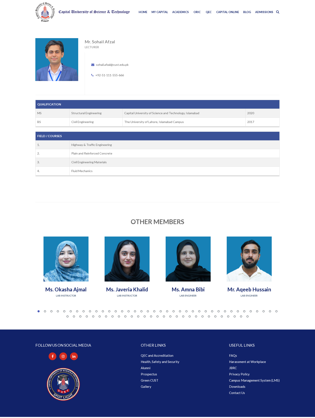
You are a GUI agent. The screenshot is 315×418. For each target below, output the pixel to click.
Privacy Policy (239, 374)
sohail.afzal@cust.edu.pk (112, 64)
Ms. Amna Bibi (188, 289)
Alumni (145, 368)
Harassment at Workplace (247, 362)
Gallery (146, 386)
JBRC (233, 368)
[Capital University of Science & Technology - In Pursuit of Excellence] (82, 12)
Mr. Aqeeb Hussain (249, 289)
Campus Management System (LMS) (254, 380)
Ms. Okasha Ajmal (66, 289)
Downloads (237, 386)
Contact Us (237, 393)
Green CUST (149, 380)
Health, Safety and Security (160, 362)
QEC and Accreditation (157, 355)
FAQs (233, 355)
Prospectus (149, 374)
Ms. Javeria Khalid (127, 289)
